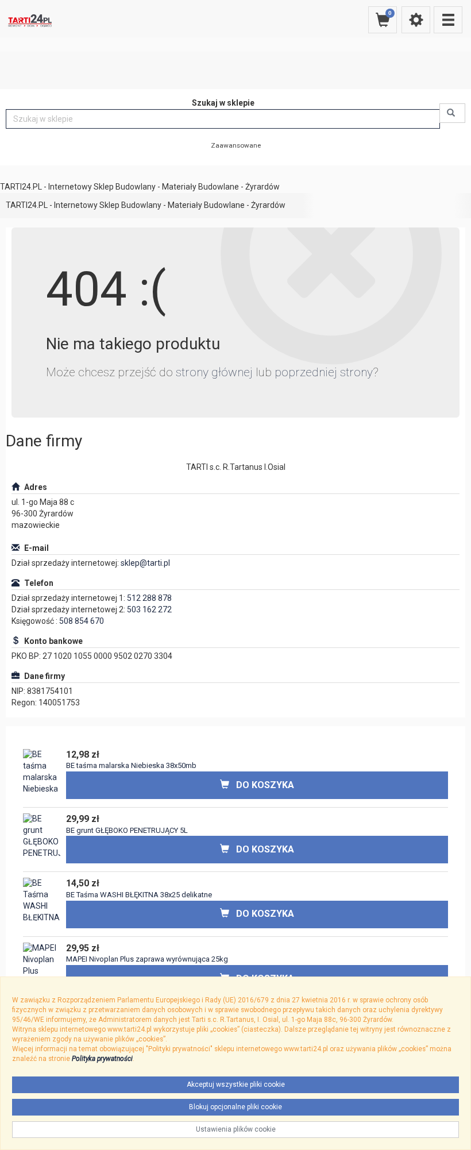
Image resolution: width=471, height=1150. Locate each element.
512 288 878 (149, 598)
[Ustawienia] (415, 19)
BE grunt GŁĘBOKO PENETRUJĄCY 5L (127, 830)
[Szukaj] (452, 113)
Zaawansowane (236, 145)
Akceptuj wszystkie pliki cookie (236, 1084)
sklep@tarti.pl (145, 563)
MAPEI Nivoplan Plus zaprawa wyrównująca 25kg (147, 959)
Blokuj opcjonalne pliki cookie (235, 1107)
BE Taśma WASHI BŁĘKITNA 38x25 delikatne (139, 894)
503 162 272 (149, 609)
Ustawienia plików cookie (236, 1129)
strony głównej (214, 372)
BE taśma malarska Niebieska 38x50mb (131, 765)
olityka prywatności (104, 1059)
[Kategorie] (448, 19)
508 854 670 (81, 621)
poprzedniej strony (324, 372)
